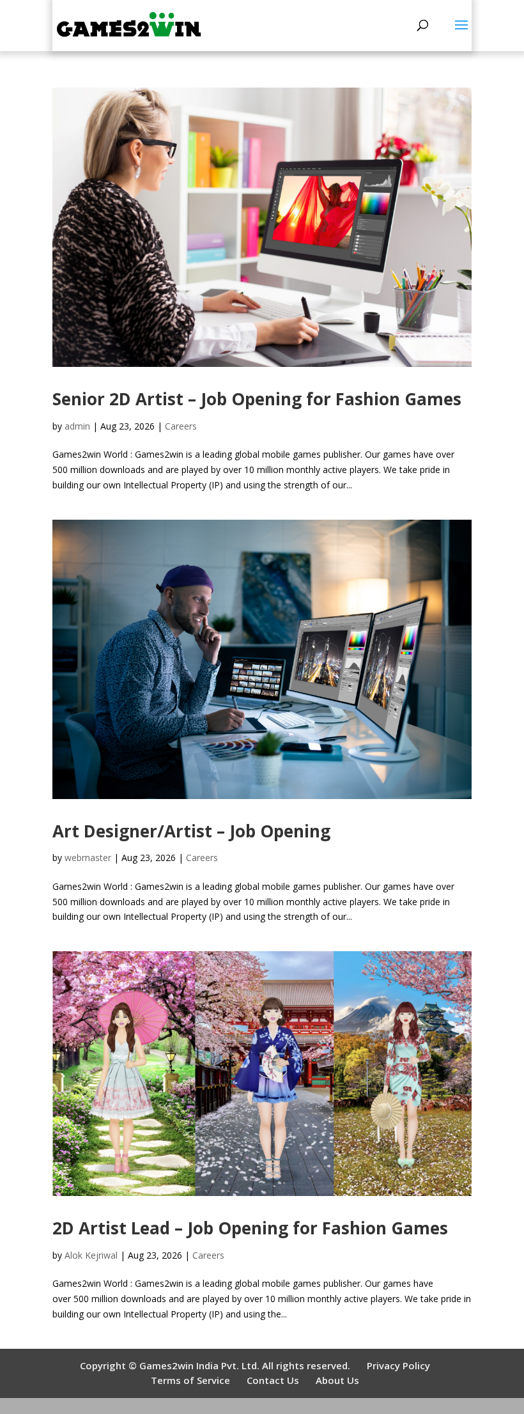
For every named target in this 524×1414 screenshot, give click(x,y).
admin (77, 426)
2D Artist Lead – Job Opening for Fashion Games (250, 1227)
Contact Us (273, 1380)
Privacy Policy (398, 1365)
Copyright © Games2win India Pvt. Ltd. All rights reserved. (215, 1365)
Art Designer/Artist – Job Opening (191, 831)
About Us (337, 1380)
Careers (181, 426)
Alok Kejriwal (91, 1255)
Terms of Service (190, 1380)
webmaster (88, 857)
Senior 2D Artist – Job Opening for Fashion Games (256, 398)
